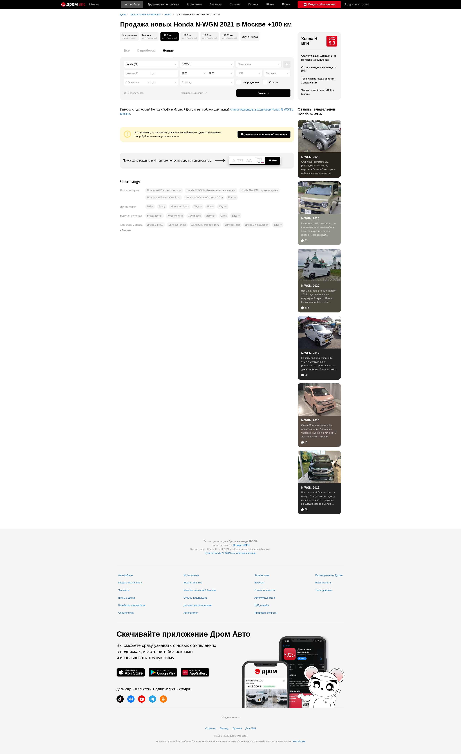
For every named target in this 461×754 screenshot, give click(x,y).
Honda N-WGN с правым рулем (259, 190)
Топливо (271, 73)
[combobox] (151, 64)
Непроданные (251, 82)
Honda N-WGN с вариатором (164, 190)
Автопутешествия (264, 597)
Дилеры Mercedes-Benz (205, 224)
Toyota (198, 206)
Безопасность (323, 582)
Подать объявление (130, 582)
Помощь (224, 728)
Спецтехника (126, 612)
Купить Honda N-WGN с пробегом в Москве (230, 553)
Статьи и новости (264, 590)
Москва (95, 4)
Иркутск (210, 215)
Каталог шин (261, 575)
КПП (240, 73)
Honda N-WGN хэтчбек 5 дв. (163, 197)
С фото (273, 82)
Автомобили (132, 4)
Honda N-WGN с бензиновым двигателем (211, 190)
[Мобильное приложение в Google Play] (163, 672)
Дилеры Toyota (177, 224)
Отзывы (235, 4)
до (154, 82)
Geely (162, 206)
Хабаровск (194, 215)
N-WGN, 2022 (310, 156)
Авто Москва (298, 741)
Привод (186, 82)
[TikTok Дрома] (120, 699)
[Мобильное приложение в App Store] (131, 672)
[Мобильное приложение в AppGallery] (195, 672)
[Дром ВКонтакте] (131, 699)
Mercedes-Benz (180, 206)
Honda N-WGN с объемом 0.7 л (204, 197)
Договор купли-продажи (197, 605)
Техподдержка (323, 590)
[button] (232, 197)
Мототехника (191, 575)
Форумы (259, 582)
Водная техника (192, 582)
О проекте (210, 728)
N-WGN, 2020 (310, 218)
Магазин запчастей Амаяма (199, 590)
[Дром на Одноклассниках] (163, 699)
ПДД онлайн (261, 605)
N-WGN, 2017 (310, 353)
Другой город (250, 36)
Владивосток (154, 215)
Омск (223, 215)
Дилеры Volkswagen (256, 224)
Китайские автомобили (131, 605)
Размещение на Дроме (329, 575)
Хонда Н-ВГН (310, 41)
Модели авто (229, 717)
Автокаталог (190, 612)
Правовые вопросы (265, 612)
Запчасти (215, 4)
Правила (237, 728)
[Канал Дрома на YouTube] (141, 699)
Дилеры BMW (155, 224)
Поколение (244, 64)
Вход (356, 4)
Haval (210, 206)
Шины (270, 4)
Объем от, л (133, 82)
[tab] (127, 52)
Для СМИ (250, 728)
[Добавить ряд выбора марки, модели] (286, 64)
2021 (184, 73)
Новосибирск (175, 215)
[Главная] (73, 4)
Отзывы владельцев (195, 597)
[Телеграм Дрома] (152, 699)
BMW (150, 206)
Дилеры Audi (232, 224)
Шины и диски (126, 597)
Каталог (253, 4)
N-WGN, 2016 (310, 420)
